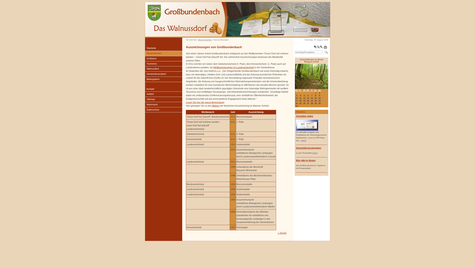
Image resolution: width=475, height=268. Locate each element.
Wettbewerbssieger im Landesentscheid (233, 67)
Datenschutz (153, 109)
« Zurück (282, 233)
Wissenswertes (205, 40)
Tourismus (152, 63)
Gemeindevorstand (156, 74)
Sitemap (151, 99)
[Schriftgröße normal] (318, 47)
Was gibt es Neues (306, 160)
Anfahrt (150, 94)
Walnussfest (153, 69)
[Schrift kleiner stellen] (321, 47)
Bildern (216, 106)
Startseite (151, 48)
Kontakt (150, 89)
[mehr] (303, 140)
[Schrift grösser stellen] (315, 47)
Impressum (152, 104)
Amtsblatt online (304, 116)
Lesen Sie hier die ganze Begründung (205, 102)
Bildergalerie (153, 79)
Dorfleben (152, 58)
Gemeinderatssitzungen (308, 148)
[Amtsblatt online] (307, 130)
